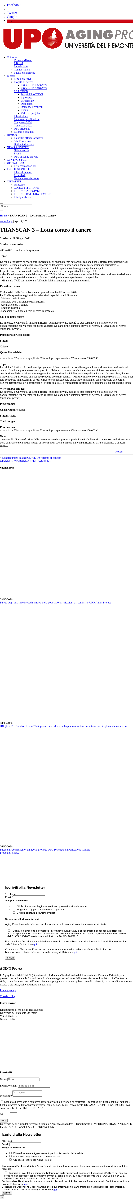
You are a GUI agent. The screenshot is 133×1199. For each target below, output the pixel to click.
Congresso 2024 (23, 122)
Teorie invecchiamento (26, 178)
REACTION (21, 91)
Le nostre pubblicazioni (26, 119)
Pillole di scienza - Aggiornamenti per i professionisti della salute (52, 906)
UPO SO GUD (15, 162)
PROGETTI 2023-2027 (34, 85)
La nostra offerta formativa (28, 137)
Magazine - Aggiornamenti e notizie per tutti (40, 909)
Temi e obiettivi (22, 78)
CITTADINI (14, 181)
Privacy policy (8, 990)
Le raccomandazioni (25, 165)
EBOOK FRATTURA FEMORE (32, 193)
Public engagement (24, 72)
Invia (3, 1120)
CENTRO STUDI (17, 159)
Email (9, 897)
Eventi (24, 109)
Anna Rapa (6, 221)
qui (35, 944)
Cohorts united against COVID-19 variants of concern (31, 457)
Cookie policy (7, 996)
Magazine (19, 184)
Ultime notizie (21, 150)
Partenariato (27, 100)
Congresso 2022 (23, 125)
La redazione (21, 66)
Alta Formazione (23, 141)
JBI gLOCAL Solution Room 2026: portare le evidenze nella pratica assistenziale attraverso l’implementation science (64, 726)
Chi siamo (12, 57)
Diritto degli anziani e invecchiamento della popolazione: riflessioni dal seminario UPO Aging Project (55, 602)
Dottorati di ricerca (24, 144)
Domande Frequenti (32, 106)
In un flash (19, 175)
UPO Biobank (22, 128)
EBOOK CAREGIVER (27, 190)
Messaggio (6, 1095)
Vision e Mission (23, 60)
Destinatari (27, 103)
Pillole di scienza (23, 172)
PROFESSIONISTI (18, 169)
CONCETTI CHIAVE (26, 187)
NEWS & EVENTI (18, 147)
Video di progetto (30, 113)
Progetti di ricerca (23, 82)
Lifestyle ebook (22, 197)
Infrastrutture (21, 116)
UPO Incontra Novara (26, 156)
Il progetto (26, 97)
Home (3, 215)
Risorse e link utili (24, 131)
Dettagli (119, 451)
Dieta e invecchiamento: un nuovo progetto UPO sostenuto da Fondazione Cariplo (45, 849)
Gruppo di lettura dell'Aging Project (36, 912)
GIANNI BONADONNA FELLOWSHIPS (24, 460)
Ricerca (11, 75)
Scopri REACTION (32, 94)
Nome (3, 1079)
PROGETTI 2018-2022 (34, 88)
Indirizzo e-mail (8, 1085)
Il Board (18, 63)
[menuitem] (15, 21)
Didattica (12, 134)
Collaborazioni (22, 69)
